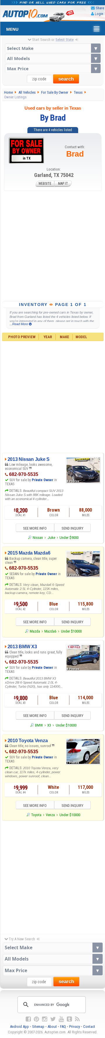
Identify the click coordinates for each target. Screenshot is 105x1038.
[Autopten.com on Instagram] (44, 1019)
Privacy (74, 1026)
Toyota (36, 815)
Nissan (38, 537)
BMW (39, 725)
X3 (49, 725)
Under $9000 (69, 537)
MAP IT (63, 184)
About (52, 1026)
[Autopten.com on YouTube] (61, 1019)
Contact (89, 1026)
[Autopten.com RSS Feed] (77, 1019)
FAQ (63, 1026)
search (66, 79)
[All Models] (53, 58)
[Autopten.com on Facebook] (28, 1019)
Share (100, 8)
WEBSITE (44, 184)
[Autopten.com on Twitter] (53, 1019)
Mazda (35, 631)
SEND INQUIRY (72, 528)
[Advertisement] (52, 246)
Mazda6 (50, 631)
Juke (51, 537)
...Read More (19, 324)
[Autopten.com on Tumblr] (69, 1019)
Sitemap (38, 1026)
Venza (50, 815)
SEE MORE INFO (35, 528)
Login (99, 14)
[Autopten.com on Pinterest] (36, 1019)
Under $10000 (71, 631)
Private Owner (42, 480)
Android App (19, 1026)
